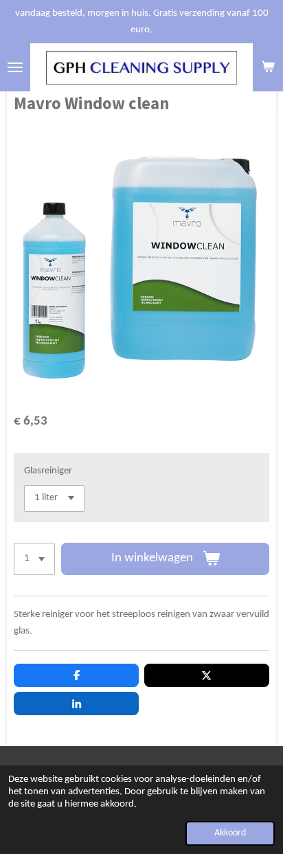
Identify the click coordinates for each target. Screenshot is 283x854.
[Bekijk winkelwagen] (268, 67)
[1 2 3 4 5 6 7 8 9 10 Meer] (34, 559)
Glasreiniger (48, 471)
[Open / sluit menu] (15, 67)
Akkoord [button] (230, 833)
